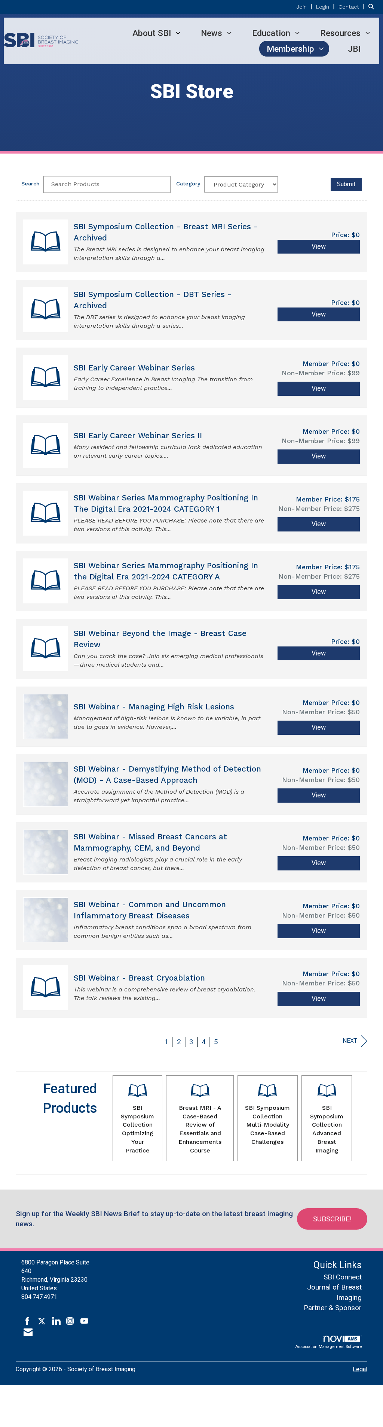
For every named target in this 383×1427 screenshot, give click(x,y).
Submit (346, 184)
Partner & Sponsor (333, 1307)
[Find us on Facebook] (27, 1321)
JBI (354, 49)
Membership (290, 49)
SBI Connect (343, 1277)
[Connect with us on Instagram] (70, 1321)
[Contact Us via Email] (28, 1333)
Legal (360, 1369)
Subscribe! (332, 1219)
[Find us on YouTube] (84, 1321)
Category (188, 184)
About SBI (151, 33)
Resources (340, 33)
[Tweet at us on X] (42, 1321)
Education (271, 33)
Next (350, 1040)
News (211, 33)
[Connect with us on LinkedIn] (56, 1321)
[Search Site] (372, 6)
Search (30, 184)
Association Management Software (328, 1346)
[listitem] (305, 6)
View (319, 246)
